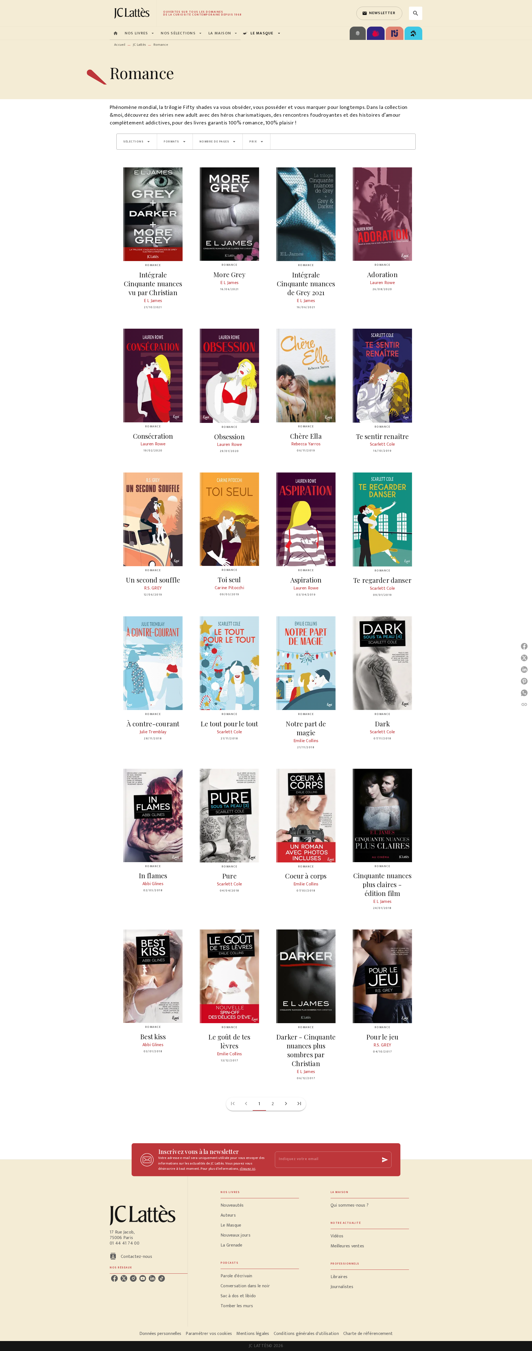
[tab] (115, 33)
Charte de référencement (368, 1333)
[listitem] (114, 1278)
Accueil (119, 44)
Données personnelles (160, 1333)
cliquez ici (247, 1169)
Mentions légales (252, 1333)
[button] (379, 13)
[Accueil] (133, 13)
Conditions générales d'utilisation (306, 1333)
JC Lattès (139, 44)
